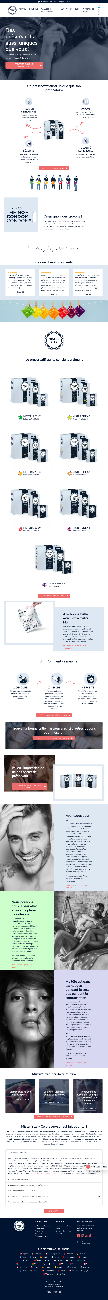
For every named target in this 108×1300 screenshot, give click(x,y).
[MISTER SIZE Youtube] (86, 1235)
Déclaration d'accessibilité (54, 1282)
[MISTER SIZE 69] (54, 558)
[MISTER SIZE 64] (79, 503)
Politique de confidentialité (54, 1286)
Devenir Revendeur (63, 1231)
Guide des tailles (99, 1167)
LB (98, 9)
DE (99, 14)
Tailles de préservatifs (47, 10)
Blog (77, 9)
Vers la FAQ (53, 1211)
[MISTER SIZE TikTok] (90, 1235)
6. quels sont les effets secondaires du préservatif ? (27, 1202)
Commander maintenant (53, 596)
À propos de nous (88, 10)
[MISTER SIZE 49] (79, 391)
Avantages (66, 9)
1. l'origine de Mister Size (17, 1152)
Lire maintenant (19, 1100)
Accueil (22, 9)
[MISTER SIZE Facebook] (78, 1235)
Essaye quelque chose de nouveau (53, 1116)
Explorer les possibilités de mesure (53, 738)
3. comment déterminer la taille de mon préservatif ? (28, 1185)
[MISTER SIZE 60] (29, 503)
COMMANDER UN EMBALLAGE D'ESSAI (28, 786)
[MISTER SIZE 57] (79, 447)
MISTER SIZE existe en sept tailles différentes (47, 1173)
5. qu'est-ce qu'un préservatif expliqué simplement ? (28, 1196)
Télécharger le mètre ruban (53, 715)
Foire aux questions (63, 1226)
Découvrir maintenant (53, 168)
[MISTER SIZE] (19, 1226)
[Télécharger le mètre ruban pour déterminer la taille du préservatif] (29, 618)
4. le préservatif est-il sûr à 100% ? (21, 1191)
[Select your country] (99, 6)
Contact (59, 1233)
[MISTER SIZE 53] (29, 447)
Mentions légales (54, 1284)
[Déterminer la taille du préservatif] (88, 1167)
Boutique (33, 9)
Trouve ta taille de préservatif (24, 65)
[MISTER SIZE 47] (29, 391)
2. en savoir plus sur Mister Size (20, 1179)
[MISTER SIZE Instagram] (82, 1235)
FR (98, 12)
